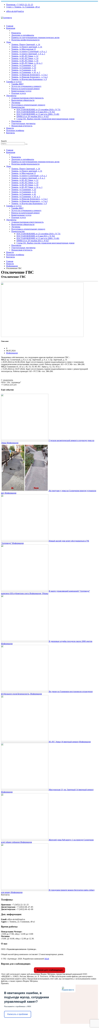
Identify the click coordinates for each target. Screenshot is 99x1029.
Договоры (15, 102)
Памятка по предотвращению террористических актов (35, 37)
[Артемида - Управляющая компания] (6, 18)
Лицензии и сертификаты (22, 35)
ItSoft (46, 959)
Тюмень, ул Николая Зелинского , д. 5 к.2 (29, 77)
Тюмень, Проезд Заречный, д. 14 (25, 44)
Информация (12, 353)
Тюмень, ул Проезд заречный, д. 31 (26, 47)
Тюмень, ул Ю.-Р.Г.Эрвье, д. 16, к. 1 (26, 63)
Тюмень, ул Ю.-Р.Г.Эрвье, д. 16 (24, 61)
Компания (10, 28)
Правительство (18, 107)
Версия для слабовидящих (49, 970)
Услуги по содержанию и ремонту (26, 86)
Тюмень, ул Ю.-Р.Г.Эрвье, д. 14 (24, 58)
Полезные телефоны (15, 130)
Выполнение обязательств (22, 100)
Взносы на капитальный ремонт (25, 89)
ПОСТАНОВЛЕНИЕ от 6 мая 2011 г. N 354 (35, 112)
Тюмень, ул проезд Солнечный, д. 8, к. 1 (29, 51)
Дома (8, 42)
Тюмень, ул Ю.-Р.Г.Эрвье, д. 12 (24, 56)
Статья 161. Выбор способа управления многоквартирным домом (45, 119)
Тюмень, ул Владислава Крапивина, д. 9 (29, 79)
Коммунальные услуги (21, 91)
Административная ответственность (27, 98)
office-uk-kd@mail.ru (15, 11)
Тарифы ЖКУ (17, 84)
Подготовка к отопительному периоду (28, 105)
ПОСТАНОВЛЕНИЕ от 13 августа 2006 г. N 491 (37, 114)
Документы (11, 95)
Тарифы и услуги (14, 82)
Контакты (10, 133)
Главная (9, 26)
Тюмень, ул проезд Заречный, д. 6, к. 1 (28, 54)
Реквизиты (16, 33)
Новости (10, 128)
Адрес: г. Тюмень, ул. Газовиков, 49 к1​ (23, 7)
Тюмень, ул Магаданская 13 (23, 49)
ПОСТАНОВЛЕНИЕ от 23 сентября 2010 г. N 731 (38, 109)
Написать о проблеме (17, 1014)
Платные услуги (18, 93)
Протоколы (16, 121)
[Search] (26, 144)
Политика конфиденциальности (25, 40)
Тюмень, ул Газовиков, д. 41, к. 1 (25, 72)
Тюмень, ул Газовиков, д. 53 (23, 68)
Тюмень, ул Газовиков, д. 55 (23, 65)
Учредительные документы (23, 123)
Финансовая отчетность (21, 126)
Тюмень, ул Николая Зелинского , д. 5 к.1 (29, 75)
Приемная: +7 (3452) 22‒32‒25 (19, 4)
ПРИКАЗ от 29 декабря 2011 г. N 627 (32, 116)
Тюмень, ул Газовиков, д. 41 (23, 70)
